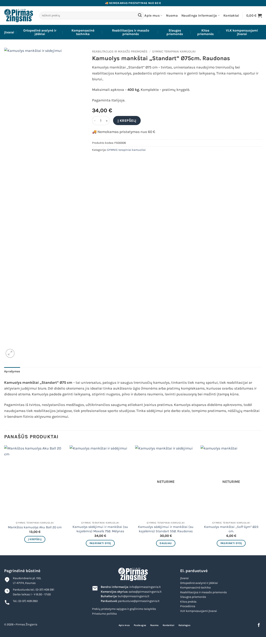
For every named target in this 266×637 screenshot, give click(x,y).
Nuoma (172, 15)
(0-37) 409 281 (45, 589)
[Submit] (140, 15)
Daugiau (166, 543)
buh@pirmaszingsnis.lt (133, 596)
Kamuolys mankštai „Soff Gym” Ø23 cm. (231, 529)
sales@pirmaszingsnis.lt (145, 591)
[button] (254, 15)
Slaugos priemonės (174, 32)
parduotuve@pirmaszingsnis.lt (138, 601)
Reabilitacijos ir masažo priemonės (130, 32)
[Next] (262, 500)
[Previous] (4, 500)
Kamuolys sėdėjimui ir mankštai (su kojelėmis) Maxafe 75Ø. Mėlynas (100, 529)
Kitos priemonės (205, 32)
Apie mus (152, 15)
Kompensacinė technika (82, 32)
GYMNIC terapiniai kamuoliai (174, 51)
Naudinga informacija (199, 15)
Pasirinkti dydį (100, 543)
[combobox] (91, 15)
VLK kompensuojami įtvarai (242, 32)
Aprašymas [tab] (12, 371)
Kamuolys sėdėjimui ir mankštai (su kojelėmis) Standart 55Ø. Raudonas (165, 529)
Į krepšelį (127, 120)
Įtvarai (9, 32)
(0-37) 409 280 (28, 601)
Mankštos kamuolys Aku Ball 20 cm (35, 527)
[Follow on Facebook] (259, 625)
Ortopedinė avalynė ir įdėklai (39, 32)
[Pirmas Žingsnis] (18, 15)
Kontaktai (231, 15)
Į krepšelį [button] (35, 539)
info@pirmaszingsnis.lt (145, 587)
